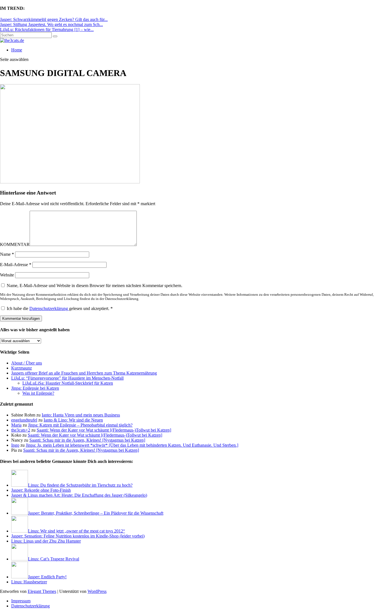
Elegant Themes (42, 591)
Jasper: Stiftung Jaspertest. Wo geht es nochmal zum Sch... (51, 24)
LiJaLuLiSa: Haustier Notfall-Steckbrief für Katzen (67, 383)
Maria (16, 425)
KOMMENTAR (15, 244)
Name (7, 254)
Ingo (15, 445)
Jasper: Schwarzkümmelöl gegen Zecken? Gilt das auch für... (54, 19)
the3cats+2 (20, 430)
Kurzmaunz (21, 368)
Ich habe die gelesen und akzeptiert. (60, 308)
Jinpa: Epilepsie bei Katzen (35, 388)
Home (16, 50)
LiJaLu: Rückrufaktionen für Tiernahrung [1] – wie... (47, 29)
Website (7, 275)
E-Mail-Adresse (15, 264)
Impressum (20, 600)
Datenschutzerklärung (49, 308)
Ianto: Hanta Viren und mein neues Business (81, 415)
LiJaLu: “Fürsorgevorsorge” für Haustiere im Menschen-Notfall (67, 378)
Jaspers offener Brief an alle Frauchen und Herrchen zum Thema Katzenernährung (84, 373)
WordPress (97, 591)
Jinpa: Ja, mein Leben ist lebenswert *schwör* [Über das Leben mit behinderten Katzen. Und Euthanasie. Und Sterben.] (132, 445)
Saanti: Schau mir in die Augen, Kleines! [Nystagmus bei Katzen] (87, 440)
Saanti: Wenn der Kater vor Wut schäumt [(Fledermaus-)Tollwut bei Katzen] (104, 430)
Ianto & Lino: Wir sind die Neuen (73, 420)
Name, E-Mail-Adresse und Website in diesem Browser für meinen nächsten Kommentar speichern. (94, 285)
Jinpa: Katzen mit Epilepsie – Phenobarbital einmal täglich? (80, 425)
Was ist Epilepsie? (38, 393)
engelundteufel (24, 420)
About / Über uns (26, 363)
